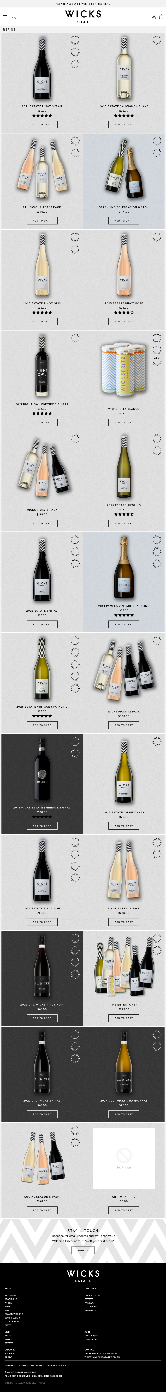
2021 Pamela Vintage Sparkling (123, 605)
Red (7, 1310)
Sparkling (11, 1299)
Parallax (19, 1382)
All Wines (10, 1295)
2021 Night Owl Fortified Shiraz (42, 404)
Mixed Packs (12, 1321)
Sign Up (83, 1250)
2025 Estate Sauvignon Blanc (124, 106)
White (8, 1302)
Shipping (10, 1365)
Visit (8, 1331)
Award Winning (14, 1314)
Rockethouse (36, 1382)
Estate (88, 1299)
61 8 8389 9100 (100, 1353)
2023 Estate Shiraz (42, 610)
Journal (10, 1353)
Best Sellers (13, 1317)
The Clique (91, 1335)
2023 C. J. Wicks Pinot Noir (42, 1004)
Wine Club (90, 1339)
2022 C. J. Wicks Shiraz (42, 1100)
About (9, 1335)
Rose (8, 1306)
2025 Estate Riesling (124, 505)
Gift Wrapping (124, 1196)
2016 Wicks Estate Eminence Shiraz (42, 807)
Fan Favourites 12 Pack (42, 207)
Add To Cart (42, 124)
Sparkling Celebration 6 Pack (124, 207)
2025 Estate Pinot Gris (42, 303)
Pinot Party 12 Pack (124, 908)
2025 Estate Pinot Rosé (124, 303)
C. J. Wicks (90, 1306)
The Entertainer (124, 1004)
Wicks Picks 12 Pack (124, 711)
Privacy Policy (56, 1365)
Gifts (8, 1325)
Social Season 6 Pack (42, 1196)
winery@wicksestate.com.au (102, 1357)
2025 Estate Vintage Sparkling (42, 706)
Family (8, 1339)
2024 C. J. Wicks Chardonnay (124, 1100)
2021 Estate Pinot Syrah (42, 106)
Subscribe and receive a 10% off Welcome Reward (83, 3)
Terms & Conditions (31, 1365)
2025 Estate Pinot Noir (42, 908)
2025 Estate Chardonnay (123, 812)
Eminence (90, 1310)
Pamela (89, 1302)
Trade (8, 1357)
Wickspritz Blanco (124, 408)
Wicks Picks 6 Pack (42, 509)
